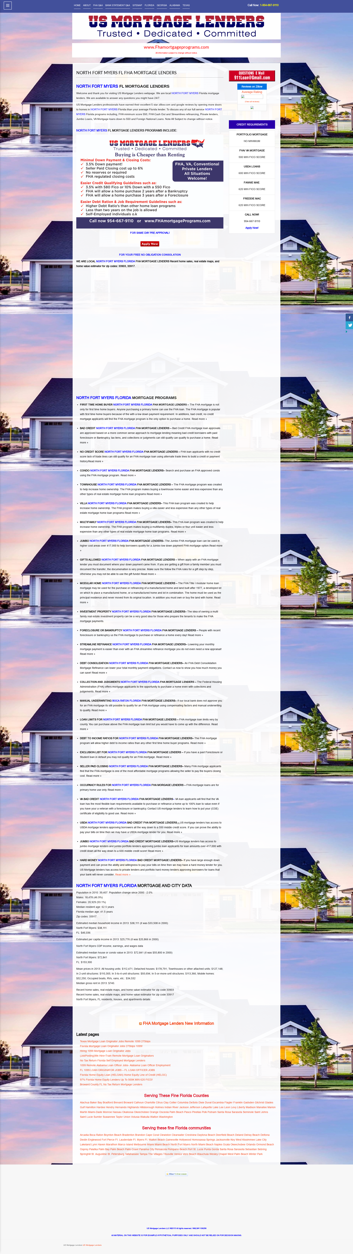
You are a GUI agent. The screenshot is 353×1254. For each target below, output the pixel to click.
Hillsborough (147, 1107)
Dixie (201, 1102)
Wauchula (203, 1154)
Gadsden (248, 1102)
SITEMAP (137, 5)
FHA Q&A (98, 5)
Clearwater (178, 1134)
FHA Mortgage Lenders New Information (178, 1023)
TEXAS (186, 5)
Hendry (110, 1107)
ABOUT (87, 5)
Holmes (159, 1107)
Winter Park (256, 1154)
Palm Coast (131, 1149)
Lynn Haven (98, 1144)
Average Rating (252, 92)
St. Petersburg (116, 1154)
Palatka (93, 1149)
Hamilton (90, 1107)
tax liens (116, 437)
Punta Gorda (211, 1149)
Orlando (251, 1144)
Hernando (121, 1107)
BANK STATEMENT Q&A (117, 5)
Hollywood (185, 1139)
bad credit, (196, 414)
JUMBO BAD (107, 841)
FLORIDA (149, 5)
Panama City (146, 1149)
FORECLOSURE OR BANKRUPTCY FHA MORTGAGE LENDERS (138, 630)
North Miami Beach (202, 1144)
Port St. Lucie (195, 1149)
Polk (204, 1112)
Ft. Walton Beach (155, 1139)
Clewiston (165, 1134)
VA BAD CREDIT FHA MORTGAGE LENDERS (126, 799)
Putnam (212, 1112)
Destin (83, 1139)
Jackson (184, 1107)
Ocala (226, 1144)
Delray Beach (252, 1134)
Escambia (218, 1102)
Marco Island (125, 1144)
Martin (83, 1112)
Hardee (101, 1107)
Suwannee (109, 1116)
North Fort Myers (180, 1144)
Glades (269, 1102)
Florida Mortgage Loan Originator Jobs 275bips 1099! (111, 1046)
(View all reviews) (252, 101)
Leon (227, 1107)
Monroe (107, 1112)
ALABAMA (175, 5)
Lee (221, 1107)
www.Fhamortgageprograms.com (176, 47)
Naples (218, 1144)
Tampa (143, 1154)
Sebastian (251, 1149)
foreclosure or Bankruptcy (95, 437)
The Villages (155, 1154)
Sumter (98, 1116)
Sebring (262, 1149)
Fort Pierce (108, 1139)
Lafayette (206, 1107)
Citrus (159, 1102)
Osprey (84, 1149)
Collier (173, 1102)
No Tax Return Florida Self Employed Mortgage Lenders (112, 1060)
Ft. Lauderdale (123, 1139)
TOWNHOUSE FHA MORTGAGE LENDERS (125, 484)
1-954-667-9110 (269, 5)
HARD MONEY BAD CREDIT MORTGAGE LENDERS (130, 860)
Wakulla (144, 1116)
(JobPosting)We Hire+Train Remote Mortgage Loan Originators (117, 1055)
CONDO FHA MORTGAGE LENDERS (121, 470)
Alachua (84, 1102)
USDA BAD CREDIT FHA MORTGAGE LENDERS (128, 822)
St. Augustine (99, 1154)
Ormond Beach (265, 1144)
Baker (93, 1102)
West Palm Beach (238, 1154)
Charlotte (150, 1102)
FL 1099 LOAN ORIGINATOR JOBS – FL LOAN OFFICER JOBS (117, 1070)
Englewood (94, 1139)
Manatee (261, 1107)
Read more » (199, 418)
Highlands (133, 1107)
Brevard (118, 1102)
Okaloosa (127, 1112)
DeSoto (193, 1102)
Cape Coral (152, 1134)
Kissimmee (248, 1139)
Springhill (85, 1154)
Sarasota (237, 1112)
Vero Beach (189, 1154)
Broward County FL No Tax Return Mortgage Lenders (111, 1084)
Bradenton (128, 1134)
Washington (166, 1116)
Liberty (241, 1107)
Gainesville (172, 1139)
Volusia (135, 1116)
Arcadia (84, 1134)
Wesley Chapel (218, 1154)
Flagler (228, 1102)
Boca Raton (96, 1134)
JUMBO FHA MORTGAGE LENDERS (121, 540)
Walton (154, 1116)
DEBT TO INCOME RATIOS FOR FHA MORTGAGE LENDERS (136, 738)
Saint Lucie (86, 1116)
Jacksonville (223, 1139)
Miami (150, 1144)
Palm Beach (176, 1112)
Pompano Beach (177, 1149)
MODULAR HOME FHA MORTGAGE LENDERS (127, 583)
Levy (233, 1107)
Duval (208, 1102)
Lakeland (85, 1144)
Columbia (182, 1102)
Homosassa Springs (203, 1139)
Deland (239, 1134)
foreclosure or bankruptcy (131, 808)
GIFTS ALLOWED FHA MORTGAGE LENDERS (128, 559)
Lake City (261, 1139)
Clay (166, 1102)
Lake (215, 1107)
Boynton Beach (113, 1134)
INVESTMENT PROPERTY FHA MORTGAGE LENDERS (132, 611)
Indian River (172, 1107)
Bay (100, 1102)
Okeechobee (141, 1112)
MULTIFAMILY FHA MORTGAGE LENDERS (125, 522)
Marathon (111, 1144)
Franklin (238, 1102)
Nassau (117, 1112)
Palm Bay (104, 1149)
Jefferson (195, 1107)
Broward (128, 1102)
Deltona (265, 1134)
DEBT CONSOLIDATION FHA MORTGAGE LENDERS (131, 663)
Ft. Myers (138, 1139)
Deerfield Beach (225, 1134)
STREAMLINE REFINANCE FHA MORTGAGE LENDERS (133, 644)
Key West (236, 1139)
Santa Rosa (224, 1112)
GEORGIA (162, 5)
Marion (272, 1107)
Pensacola (161, 1149)
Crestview (191, 1134)
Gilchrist (259, 1102)
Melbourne (140, 1144)
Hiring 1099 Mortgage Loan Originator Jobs (105, 1050)
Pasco (187, 1112)
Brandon (140, 1134)
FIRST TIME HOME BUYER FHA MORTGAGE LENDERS (133, 404)
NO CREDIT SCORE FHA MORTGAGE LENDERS (129, 451)
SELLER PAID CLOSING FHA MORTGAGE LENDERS (131, 766)
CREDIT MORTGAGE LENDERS (154, 841)
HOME (77, 5)
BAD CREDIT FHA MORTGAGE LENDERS (124, 428)
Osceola (164, 1112)
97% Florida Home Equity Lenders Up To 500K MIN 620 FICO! (116, 1079)
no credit (209, 414)
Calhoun (139, 1102)
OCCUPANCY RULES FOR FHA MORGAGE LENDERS (131, 785)
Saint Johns (261, 1112)
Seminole (248, 1112)
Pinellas (196, 1112)
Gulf (82, 1107)
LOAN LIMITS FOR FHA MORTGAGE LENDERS (128, 719)
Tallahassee (132, 1154)
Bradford (108, 1102)
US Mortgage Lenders (91, 1245)
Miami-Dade (95, 1112)
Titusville (168, 1154)
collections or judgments (141, 437)
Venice (178, 1154)
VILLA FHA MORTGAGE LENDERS (120, 503)
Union (127, 1116)
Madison (251, 1107)
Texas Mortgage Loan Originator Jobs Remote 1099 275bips (115, 1041)
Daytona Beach (206, 1134)
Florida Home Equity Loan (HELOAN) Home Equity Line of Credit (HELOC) (123, 1074)
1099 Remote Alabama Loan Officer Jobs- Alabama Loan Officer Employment (125, 1065)
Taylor (119, 1116)
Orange (154, 1112)
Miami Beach (162, 1144)
